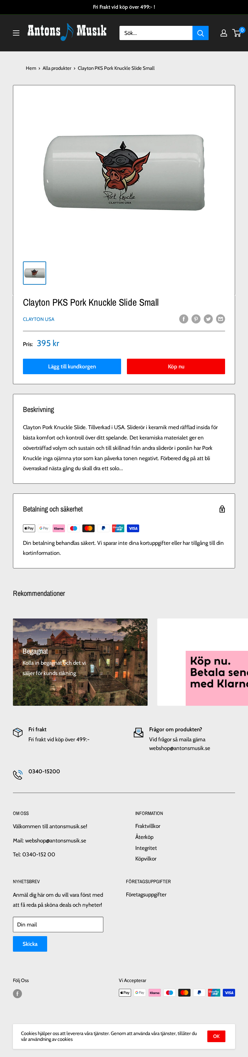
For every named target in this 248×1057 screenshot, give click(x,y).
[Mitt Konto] (224, 33)
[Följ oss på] (17, 993)
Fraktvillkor (147, 826)
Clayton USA (38, 319)
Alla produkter (57, 68)
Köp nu (176, 366)
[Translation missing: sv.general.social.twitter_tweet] (208, 319)
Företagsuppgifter (146, 894)
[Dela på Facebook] (183, 319)
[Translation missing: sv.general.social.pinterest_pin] (196, 319)
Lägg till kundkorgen (72, 366)
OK (216, 1036)
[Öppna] (16, 33)
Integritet (146, 848)
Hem (31, 68)
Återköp (144, 837)
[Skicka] (200, 33)
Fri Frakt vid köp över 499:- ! (124, 7)
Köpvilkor (145, 858)
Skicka (30, 944)
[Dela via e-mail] (220, 319)
